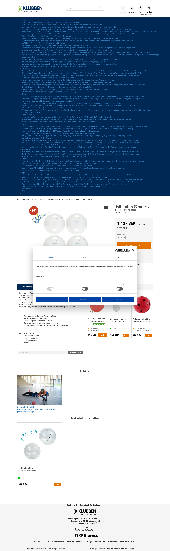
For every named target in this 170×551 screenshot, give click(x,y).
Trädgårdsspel (27, 87)
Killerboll (99, 175)
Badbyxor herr (107, 126)
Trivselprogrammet (61, 156)
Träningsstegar (94, 62)
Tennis (119, 59)
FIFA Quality (59, 182)
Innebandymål (59, 52)
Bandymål (34, 64)
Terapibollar (97, 27)
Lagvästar (61, 62)
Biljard (66, 29)
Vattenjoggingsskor (103, 147)
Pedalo (86, 119)
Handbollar (88, 25)
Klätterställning (41, 85)
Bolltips (68, 179)
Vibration (97, 89)
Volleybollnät (68, 66)
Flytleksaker (59, 145)
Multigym (30, 110)
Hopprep (68, 48)
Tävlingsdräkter (51, 129)
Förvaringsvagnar (94, 38)
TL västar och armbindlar (77, 156)
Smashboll (42, 177)
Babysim (37, 138)
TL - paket (35, 152)
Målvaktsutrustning (96, 31)
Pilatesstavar (32, 108)
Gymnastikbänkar (51, 48)
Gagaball (82, 175)
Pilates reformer (69, 108)
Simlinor (40, 163)
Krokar (48, 166)
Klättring (25, 82)
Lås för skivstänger (112, 96)
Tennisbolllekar (86, 177)
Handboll (25, 45)
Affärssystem (95, 549)
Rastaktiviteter (32, 184)
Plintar (84, 41)
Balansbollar (40, 99)
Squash (114, 59)
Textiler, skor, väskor (29, 142)
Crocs (45, 142)
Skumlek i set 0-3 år (69, 85)
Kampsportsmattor (66, 55)
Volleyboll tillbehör (79, 66)
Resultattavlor (67, 50)
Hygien (24, 161)
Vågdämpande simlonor (89, 163)
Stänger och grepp (50, 110)
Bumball (45, 175)
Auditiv (43, 89)
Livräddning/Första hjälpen (31, 133)
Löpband (84, 105)
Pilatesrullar (41, 108)
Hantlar (38, 96)
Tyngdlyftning (55, 96)
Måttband (100, 34)
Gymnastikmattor (40, 55)
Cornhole (51, 175)
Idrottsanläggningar (29, 50)
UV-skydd (83, 126)
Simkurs (49, 138)
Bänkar (31, 166)
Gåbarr (49, 117)
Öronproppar (135, 140)
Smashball (67, 27)
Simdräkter (112, 129)
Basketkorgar (41, 22)
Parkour (79, 41)
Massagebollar (34, 119)
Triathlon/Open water (84, 142)
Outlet (24, 191)
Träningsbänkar (62, 110)
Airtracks (33, 41)
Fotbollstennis (109, 182)
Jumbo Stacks (91, 175)
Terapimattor (109, 55)
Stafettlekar (56, 177)
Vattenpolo (87, 145)
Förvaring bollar (34, 38)
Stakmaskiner (54, 105)
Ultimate (135, 179)
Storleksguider (54, 184)
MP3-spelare (108, 52)
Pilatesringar (49, 108)
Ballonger (38, 75)
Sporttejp (69, 36)
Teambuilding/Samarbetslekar (33, 71)
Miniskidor (40, 92)
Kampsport (87, 29)
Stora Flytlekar (78, 145)
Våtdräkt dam (110, 142)
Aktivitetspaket (50, 71)
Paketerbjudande (50, 92)
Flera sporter (32, 29)
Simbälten (127, 129)
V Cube (107, 80)
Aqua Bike (36, 147)
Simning (25, 124)
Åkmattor (68, 92)
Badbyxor (54, 29)
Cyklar (24, 78)
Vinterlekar (26, 92)
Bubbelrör (49, 89)
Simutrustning (27, 140)
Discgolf (25, 29)
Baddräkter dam (36, 129)
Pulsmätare (117, 52)
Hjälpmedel (118, 161)
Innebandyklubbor (47, 52)
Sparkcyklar (52, 78)
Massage (25, 119)
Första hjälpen (27, 36)
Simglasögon (27, 136)
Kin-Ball (94, 29)
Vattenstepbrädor (117, 147)
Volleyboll (25, 66)
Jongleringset (68, 80)
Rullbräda (128, 119)
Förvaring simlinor (73, 163)
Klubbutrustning (93, 131)
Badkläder (63, 184)
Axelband (37, 62)
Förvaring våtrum (71, 38)
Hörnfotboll (118, 182)
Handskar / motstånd (74, 147)
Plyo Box (87, 99)
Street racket (66, 177)
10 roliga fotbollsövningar (36, 182)
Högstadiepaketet (135, 154)
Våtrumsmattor (149, 55)
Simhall (24, 159)
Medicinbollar (36, 27)
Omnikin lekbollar (95, 71)
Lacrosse (105, 29)
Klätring (99, 29)
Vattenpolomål (120, 145)
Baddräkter (53, 126)
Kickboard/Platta (58, 140)
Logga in (141, 8)
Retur (90, 505)
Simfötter (81, 140)
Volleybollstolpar (58, 66)
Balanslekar (103, 73)
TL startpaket (102, 154)
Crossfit (25, 96)
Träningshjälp (151, 31)
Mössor (94, 145)
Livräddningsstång (75, 133)
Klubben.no (97, 542)
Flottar (53, 145)
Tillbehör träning (28, 62)
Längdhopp (87, 34)
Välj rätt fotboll (127, 182)
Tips (23, 173)
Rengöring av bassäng (63, 168)
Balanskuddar (50, 99)
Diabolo (32, 80)
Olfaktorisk (64, 89)
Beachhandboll (33, 45)
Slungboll (59, 27)
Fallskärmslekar (67, 175)
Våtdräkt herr (120, 142)
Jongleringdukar (44, 80)
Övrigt (78, 52)
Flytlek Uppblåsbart (66, 161)
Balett (50, 41)
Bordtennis (91, 59)
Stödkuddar (56, 117)
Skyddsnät (115, 31)
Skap (64, 166)
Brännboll (59, 71)
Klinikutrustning (27, 117)
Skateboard (44, 78)
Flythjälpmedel (87, 129)
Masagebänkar (49, 36)
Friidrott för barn (50, 34)
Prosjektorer (72, 89)
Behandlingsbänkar (40, 117)
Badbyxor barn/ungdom (120, 126)
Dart (70, 29)
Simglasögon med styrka (108, 136)
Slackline (134, 73)
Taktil (92, 89)
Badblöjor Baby (44, 126)
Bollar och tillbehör (28, 25)
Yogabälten (146, 110)
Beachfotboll (31, 31)
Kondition (25, 105)
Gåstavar (50, 122)
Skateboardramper (80, 50)
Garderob (25, 166)
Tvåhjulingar (69, 78)
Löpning (94, 34)
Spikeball (142, 71)
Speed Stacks (127, 29)
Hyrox (95, 186)
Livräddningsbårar (48, 133)
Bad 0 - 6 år (26, 126)
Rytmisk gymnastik (114, 41)
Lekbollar (28, 27)
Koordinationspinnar (83, 48)
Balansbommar (42, 41)
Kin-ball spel (106, 175)
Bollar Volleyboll (46, 66)
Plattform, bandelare (47, 168)
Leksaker (68, 87)
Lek (119, 152)
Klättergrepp (32, 82)
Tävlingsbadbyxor (143, 126)
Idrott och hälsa (27, 48)
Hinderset (61, 48)
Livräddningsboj (88, 133)
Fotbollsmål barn (98, 182)
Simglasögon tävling (91, 136)
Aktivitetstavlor (35, 89)
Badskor (79, 129)
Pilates (24, 108)
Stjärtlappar (60, 92)
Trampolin (42, 43)
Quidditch (114, 175)
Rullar (117, 110)
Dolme (49, 140)
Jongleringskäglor (79, 80)
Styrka (24, 110)
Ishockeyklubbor (43, 64)
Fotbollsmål (69, 31)
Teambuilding (76, 177)
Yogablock (131, 110)
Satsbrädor (125, 41)
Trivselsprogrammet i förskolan (118, 154)
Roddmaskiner (64, 105)
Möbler (36, 168)
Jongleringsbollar (97, 75)
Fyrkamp (76, 175)
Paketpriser (108, 48)
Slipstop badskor (34, 186)
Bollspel (39, 145)
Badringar (104, 129)
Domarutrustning (42, 31)
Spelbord (141, 85)
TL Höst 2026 (27, 154)
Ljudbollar (114, 75)
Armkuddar (34, 126)
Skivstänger (100, 96)
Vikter (101, 103)
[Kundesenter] (132, 8)
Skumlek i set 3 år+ (83, 85)
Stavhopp (128, 34)
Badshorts (133, 126)
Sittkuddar (81, 122)
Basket (24, 22)
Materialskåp (106, 38)
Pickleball (107, 59)
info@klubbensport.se (87, 528)
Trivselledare (26, 149)
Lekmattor (77, 55)
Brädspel (121, 85)
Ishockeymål (54, 64)
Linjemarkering (106, 50)
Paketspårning (82, 505)
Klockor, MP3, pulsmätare (94, 52)
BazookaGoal (50, 182)
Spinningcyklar (75, 105)
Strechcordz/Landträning (101, 140)
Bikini (44, 129)
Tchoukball (128, 179)
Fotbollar (69, 25)
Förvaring (25, 38)
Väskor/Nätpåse (71, 142)
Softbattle (125, 71)
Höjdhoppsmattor (52, 55)
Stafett (122, 34)
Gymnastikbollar (78, 25)
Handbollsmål (65, 45)
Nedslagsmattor (87, 55)
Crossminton (99, 59)
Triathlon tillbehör (98, 142)
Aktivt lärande (27, 73)
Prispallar (59, 50)
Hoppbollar (87, 75)
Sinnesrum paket (83, 89)
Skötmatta (91, 126)
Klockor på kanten (46, 131)
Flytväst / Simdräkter (72, 126)
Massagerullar (44, 119)
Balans (96, 73)
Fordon (37, 78)
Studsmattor (84, 87)
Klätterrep (48, 82)
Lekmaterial (76, 82)
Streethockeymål (106, 64)
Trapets (49, 43)
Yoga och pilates (115, 103)
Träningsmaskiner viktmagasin (99, 110)
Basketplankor (59, 22)
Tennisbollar (88, 27)
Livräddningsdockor (62, 133)
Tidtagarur (134, 52)
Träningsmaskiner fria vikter (78, 110)
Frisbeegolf (88, 179)
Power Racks (38, 110)
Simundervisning (28, 138)
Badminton (83, 59)
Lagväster (85, 31)
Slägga (107, 34)
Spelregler (113, 184)
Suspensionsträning (115, 99)
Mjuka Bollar (122, 75)
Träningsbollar (93, 103)
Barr (53, 41)
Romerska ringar (100, 41)
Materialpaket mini (38, 154)
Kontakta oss (98, 505)
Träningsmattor (126, 55)
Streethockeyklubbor (92, 64)
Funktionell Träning (29, 99)
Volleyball (142, 179)
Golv (34, 112)
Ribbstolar (119, 48)
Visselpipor (104, 62)
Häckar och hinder (47, 62)
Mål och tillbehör (103, 168)
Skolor (24, 184)
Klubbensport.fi (114, 542)
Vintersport (26, 64)
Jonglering (26, 80)
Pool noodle (68, 145)
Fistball (54, 25)
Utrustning (74, 168)
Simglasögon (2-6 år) (55, 136)
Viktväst (68, 96)
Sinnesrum (26, 89)
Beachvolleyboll (34, 66)
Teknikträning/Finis (117, 140)
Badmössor (42, 140)
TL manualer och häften (47, 152)
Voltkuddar (56, 43)
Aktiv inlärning (61, 152)
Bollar (35, 48)
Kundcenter (71, 505)
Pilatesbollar (58, 108)
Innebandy (26, 52)
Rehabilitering (27, 115)
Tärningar (76, 73)
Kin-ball (82, 52)
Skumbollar (52, 27)
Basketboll (46, 75)
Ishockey (33, 92)
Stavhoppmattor (99, 55)
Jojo (36, 80)
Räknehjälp (75, 131)
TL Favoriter (92, 154)
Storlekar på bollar (77, 27)
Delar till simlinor (61, 163)
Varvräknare (126, 52)
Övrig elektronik (144, 52)
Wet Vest (106, 184)
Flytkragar (120, 129)
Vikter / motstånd (130, 147)
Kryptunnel (51, 85)
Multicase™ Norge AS (129, 549)
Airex (91, 186)
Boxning (81, 179)
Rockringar (90, 41)
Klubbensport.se (60, 542)
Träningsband (127, 99)
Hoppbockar (59, 41)
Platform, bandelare (29, 163)
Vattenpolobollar (109, 145)
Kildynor (64, 117)
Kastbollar (95, 25)
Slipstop (100, 184)
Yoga (113, 110)
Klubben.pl (132, 542)
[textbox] (42, 352)
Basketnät (50, 22)
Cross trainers (34, 105)
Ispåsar (41, 36)
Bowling (115, 85)
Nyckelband (58, 166)
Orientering (113, 29)
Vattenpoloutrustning (72, 170)
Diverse (35, 73)
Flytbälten (134, 129)
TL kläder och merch (29, 156)
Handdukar (51, 142)
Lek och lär (26, 68)
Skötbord (69, 166)
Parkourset (32, 59)
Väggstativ (115, 38)
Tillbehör (78, 22)
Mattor (73, 41)
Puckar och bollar (79, 64)
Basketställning (69, 22)
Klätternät (46, 59)
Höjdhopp (64, 34)
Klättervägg (54, 59)
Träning (25, 94)
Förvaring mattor (46, 38)
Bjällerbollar (54, 75)
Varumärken (26, 189)
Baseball (61, 29)
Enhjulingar (119, 73)
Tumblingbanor (137, 55)
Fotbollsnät (77, 31)
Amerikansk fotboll (44, 29)
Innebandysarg (70, 52)
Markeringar (94, 48)
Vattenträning (27, 147)
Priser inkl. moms (146, 15)
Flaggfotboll (67, 182)
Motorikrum (26, 85)
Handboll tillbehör (45, 45)
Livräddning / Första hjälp (105, 161)
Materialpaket (50, 154)
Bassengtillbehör (28, 168)
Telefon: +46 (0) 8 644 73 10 (85, 530)
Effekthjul (56, 89)
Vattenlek (84, 73)
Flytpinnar (55, 147)
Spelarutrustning (125, 31)
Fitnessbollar (61, 25)
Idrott (24, 20)
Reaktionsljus (95, 99)
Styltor (140, 73)
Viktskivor (87, 96)
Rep (114, 48)
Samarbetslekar (116, 71)
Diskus (58, 34)
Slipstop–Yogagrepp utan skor (51, 186)
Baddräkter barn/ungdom (66, 129)
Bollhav (33, 85)
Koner (73, 48)
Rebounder (107, 31)
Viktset (93, 96)
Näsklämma (68, 140)
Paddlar (75, 140)
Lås (52, 166)
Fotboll (24, 31)
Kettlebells (31, 96)
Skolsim (43, 138)
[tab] (26, 287)
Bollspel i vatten (39, 161)
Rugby (119, 29)
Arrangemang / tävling (36, 34)
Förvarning (41, 48)
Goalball (74, 71)
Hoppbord (67, 41)
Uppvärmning (97, 177)
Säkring (63, 82)
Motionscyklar (44, 105)
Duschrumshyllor (40, 166)
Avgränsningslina (49, 163)
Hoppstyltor (127, 73)
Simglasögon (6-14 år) (40, 136)
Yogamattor (123, 110)
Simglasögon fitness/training (73, 136)
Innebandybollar (35, 52)
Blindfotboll (63, 75)
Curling (130, 85)
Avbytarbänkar (41, 50)
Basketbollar (31, 22)
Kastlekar (49, 73)
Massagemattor (56, 119)
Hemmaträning (27, 101)
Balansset (39, 59)
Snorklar (88, 140)
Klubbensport (29, 199)
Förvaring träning (58, 38)
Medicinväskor (60, 36)
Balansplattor (60, 99)
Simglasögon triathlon (125, 136)
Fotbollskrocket (77, 182)
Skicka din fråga (75, 352)
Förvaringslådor (82, 38)
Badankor (32, 145)
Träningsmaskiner (78, 117)
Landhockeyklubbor (66, 64)
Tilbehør (116, 64)
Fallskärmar (66, 71)
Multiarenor (51, 50)
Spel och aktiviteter (97, 85)
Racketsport (74, 59)
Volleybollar (112, 27)
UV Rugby (93, 168)
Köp (134, 245)
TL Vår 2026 (59, 154)
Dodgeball (48, 25)
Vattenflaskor (60, 142)
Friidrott (25, 34)
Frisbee (80, 29)
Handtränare (58, 122)
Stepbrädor (104, 99)
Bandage (35, 36)
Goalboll (95, 179)
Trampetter (35, 43)
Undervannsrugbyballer (117, 168)
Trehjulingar (61, 78)
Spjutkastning (115, 34)
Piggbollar (44, 27)
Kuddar (69, 117)
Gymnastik (26, 41)
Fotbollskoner (60, 31)
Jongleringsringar (92, 80)
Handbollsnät (74, 45)
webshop (106, 549)
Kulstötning (79, 34)
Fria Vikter (74, 96)
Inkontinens (86, 147)
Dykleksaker (46, 145)
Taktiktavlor (135, 31)
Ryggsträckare (67, 119)
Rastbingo (121, 175)
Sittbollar (74, 122)
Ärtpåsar (63, 43)
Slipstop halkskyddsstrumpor (72, 186)
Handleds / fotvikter (139, 96)
